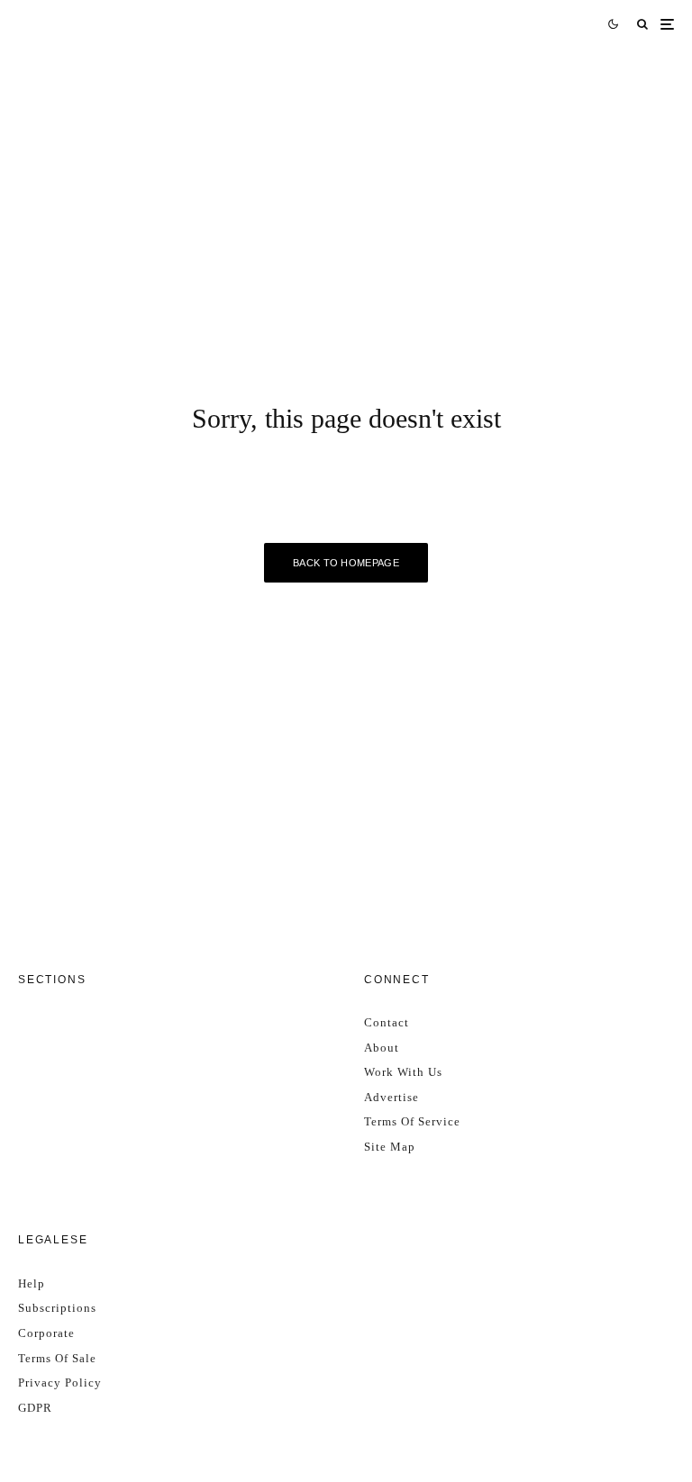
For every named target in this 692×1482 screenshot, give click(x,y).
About (381, 1047)
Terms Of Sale (57, 1358)
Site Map (389, 1146)
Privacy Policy (60, 1382)
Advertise (391, 1097)
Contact (386, 1022)
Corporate (46, 1333)
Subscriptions (57, 1308)
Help (31, 1283)
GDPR (35, 1407)
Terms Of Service (412, 1121)
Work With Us (403, 1072)
